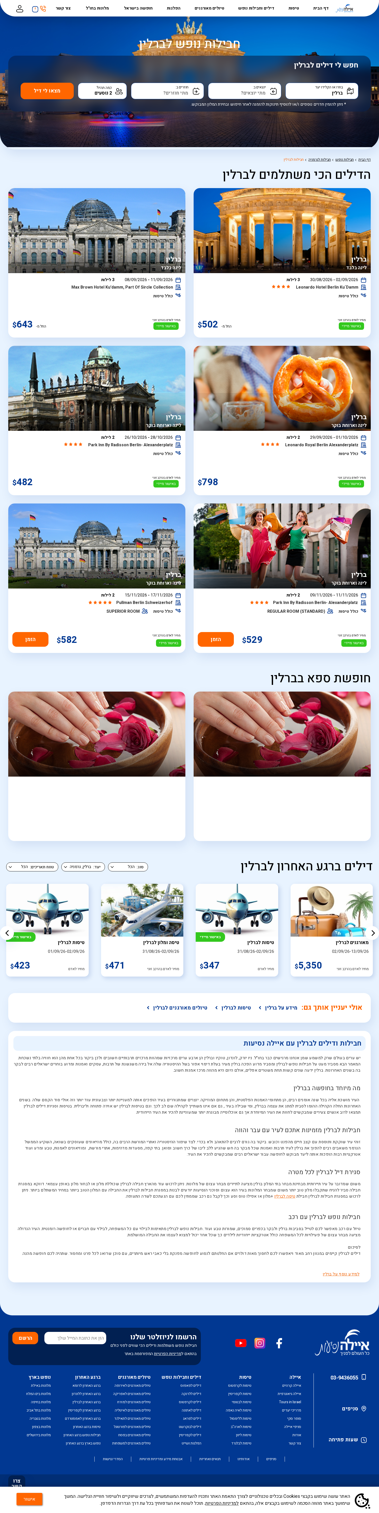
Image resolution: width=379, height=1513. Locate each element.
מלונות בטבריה (40, 1418)
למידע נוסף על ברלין (341, 1274)
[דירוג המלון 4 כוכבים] (281, 287)
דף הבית (321, 8)
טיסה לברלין (284, 1196)
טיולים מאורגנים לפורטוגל (132, 1427)
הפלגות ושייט (191, 1443)
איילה (295, 1377)
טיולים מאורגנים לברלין (180, 1008)
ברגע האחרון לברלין (86, 1402)
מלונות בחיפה (41, 1402)
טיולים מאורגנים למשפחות (131, 1443)
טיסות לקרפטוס (239, 1385)
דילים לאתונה (191, 1410)
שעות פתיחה (343, 1439)
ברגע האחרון (88, 1377)
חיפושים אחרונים (34, 7)
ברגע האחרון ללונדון (86, 1394)
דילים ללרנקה (191, 1394)
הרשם (25, 1338)
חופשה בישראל (138, 8)
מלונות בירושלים (39, 1435)
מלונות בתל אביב (39, 1410)
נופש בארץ (40, 1377)
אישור (29, 1499)
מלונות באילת (41, 1385)
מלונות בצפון (41, 1427)
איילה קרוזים (291, 1385)
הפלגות (173, 8)
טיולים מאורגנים (209, 8)
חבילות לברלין (294, 159)
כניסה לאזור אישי (19, 8)
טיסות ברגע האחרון (87, 1427)
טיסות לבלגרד (241, 1443)
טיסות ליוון (243, 1435)
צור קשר (64, 8)
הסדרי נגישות (113, 1459)
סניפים (350, 1409)
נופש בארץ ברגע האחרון (83, 1443)
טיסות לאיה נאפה (238, 1410)
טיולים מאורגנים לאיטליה (133, 1410)
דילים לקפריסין (190, 1435)
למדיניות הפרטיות (222, 1503)
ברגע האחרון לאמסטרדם (83, 1418)
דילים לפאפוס (190, 1385)
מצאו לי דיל (47, 91)
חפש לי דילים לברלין (326, 65)
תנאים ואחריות (210, 1459)
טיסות (294, 8)
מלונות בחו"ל (98, 8)
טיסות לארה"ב (241, 1427)
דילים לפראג (192, 1418)
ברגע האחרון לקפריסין (84, 1410)
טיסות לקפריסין (239, 1394)
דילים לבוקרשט (190, 1427)
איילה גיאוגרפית (289, 1394)
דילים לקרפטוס (190, 1402)
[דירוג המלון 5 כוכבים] (100, 603)
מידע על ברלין (281, 1008)
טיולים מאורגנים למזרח (134, 1402)
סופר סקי (294, 1418)
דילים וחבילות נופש (256, 8)
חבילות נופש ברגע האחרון (82, 1435)
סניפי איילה (292, 1427)
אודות (296, 1435)
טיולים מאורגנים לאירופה (132, 1385)
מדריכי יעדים (291, 1410)
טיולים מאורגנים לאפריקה (132, 1394)
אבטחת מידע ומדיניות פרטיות (161, 1459)
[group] (237, 930)
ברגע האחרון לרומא (86, 1385)
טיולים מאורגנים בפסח (134, 1435)
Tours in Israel (290, 1402)
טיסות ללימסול (240, 1418)
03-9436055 (344, 1378)
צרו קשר (17, 1483)
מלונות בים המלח (38, 1394)
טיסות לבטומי (241, 1402)
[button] (7, 933)
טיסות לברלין (236, 1008)
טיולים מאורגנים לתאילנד (132, 1418)
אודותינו (243, 1459)
